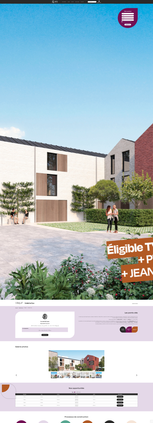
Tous (75, 392)
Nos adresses (64, 1)
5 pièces (79, 392)
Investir (72, 1)
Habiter (69, 1)
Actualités (82, 1)
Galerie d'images (135, 303)
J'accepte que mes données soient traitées (128, 21)
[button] (136, 375)
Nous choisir (77, 1)
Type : (73, 392)
